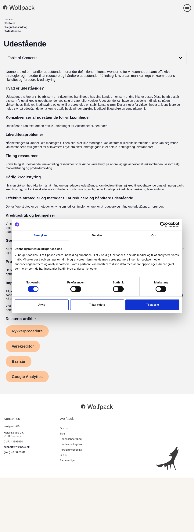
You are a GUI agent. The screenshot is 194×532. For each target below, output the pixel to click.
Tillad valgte (97, 304)
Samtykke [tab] (40, 235)
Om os (64, 428)
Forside (8, 18)
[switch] (75, 289)
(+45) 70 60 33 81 (14, 452)
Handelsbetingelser (71, 444)
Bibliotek (10, 22)
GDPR (63, 454)
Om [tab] (153, 235)
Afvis (41, 304)
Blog (62, 433)
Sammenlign (67, 460)
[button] (187, 8)
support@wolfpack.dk (17, 446)
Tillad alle (152, 304)
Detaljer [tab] (97, 235)
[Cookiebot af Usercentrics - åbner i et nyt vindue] (162, 224)
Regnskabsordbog (16, 26)
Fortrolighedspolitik (71, 449)
